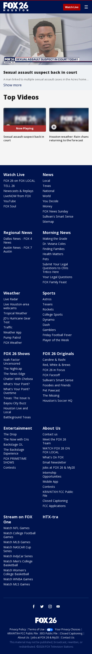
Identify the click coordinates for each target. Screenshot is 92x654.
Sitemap (48, 221)
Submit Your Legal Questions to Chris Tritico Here (55, 268)
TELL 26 (9, 186)
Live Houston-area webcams (16, 306)
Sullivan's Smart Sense (58, 216)
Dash (46, 325)
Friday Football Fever (57, 335)
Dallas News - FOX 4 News (17, 240)
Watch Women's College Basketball (16, 572)
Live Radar (10, 299)
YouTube (9, 201)
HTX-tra (50, 516)
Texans (48, 304)
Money (47, 206)
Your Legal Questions (57, 277)
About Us (51, 428)
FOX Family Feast (55, 282)
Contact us (50, 434)
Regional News (17, 232)
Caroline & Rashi (54, 360)
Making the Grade (55, 239)
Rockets (48, 309)
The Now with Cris (16, 439)
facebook (33, 606)
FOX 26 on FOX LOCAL (19, 181)
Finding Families (54, 249)
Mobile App (50, 481)
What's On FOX (53, 457)
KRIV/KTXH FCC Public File (58, 494)
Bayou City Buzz (14, 403)
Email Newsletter (54, 462)
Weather (11, 293)
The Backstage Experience (13, 451)
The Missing (51, 395)
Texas (47, 186)
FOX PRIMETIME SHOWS (15, 460)
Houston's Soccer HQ (57, 400)
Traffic (7, 327)
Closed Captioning (55, 501)
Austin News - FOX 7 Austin (17, 249)
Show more (12, 85)
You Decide (50, 201)
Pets (46, 259)
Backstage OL (13, 444)
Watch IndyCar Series (18, 556)
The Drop (10, 434)
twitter (42, 606)
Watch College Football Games (19, 535)
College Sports (53, 314)
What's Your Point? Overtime (16, 391)
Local (46, 181)
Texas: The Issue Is (16, 398)
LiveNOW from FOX (17, 196)
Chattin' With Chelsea (18, 379)
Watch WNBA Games (18, 579)
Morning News (57, 232)
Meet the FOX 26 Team (54, 441)
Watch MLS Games (16, 584)
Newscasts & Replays (18, 191)
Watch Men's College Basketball (18, 563)
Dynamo (49, 320)
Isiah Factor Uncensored (11, 361)
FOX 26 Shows (16, 353)
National (48, 191)
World (47, 196)
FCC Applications (54, 506)
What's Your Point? (16, 384)
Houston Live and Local (15, 410)
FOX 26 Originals (58, 353)
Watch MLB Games (16, 542)
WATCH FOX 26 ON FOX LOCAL (56, 450)
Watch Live (72, 7)
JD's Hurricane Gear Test (16, 320)
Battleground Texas (17, 417)
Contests (9, 467)
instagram (50, 606)
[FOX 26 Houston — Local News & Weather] (15, 7)
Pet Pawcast (51, 390)
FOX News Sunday (55, 211)
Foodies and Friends (57, 385)
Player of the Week (56, 340)
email (58, 606)
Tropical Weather (15, 313)
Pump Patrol (12, 337)
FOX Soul (9, 206)
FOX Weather (12, 343)
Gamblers (49, 330)
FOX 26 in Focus (54, 370)
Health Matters (53, 254)
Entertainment (17, 428)
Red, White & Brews (56, 365)
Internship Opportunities (52, 474)
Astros (47, 299)
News (48, 174)
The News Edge (14, 374)
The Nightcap (12, 369)
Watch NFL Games (16, 528)
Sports (49, 293)
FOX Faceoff (51, 375)
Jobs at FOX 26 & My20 (59, 467)
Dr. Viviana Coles (54, 244)
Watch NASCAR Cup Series (17, 549)
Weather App (12, 332)
